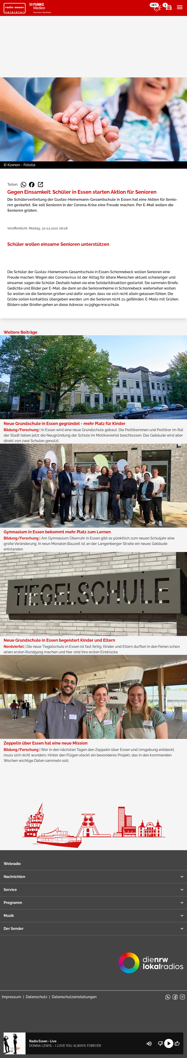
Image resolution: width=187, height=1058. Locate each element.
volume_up (149, 1043)
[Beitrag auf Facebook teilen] (31, 184)
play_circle (168, 1043)
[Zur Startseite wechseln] (15, 8)
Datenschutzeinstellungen (74, 997)
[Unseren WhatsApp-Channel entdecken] (168, 997)
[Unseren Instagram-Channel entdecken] (182, 997)
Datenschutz (36, 997)
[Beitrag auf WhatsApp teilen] (23, 184)
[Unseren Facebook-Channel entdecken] (175, 997)
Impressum (11, 997)
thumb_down (160, 1043)
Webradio (12, 864)
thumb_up (177, 1043)
